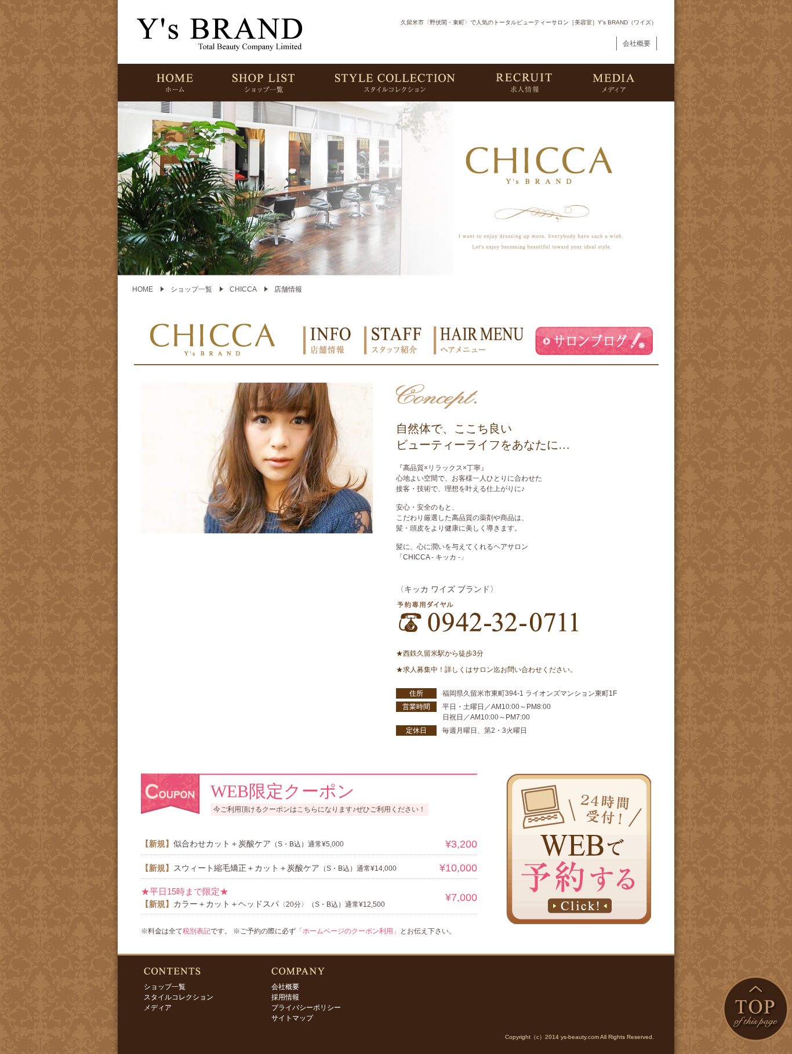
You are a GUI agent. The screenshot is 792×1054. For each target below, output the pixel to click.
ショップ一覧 (191, 289)
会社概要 (637, 43)
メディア (158, 1008)
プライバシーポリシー (306, 1008)
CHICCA (243, 289)
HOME (142, 289)
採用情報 (285, 997)
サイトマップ (292, 1018)
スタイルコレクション (178, 997)
